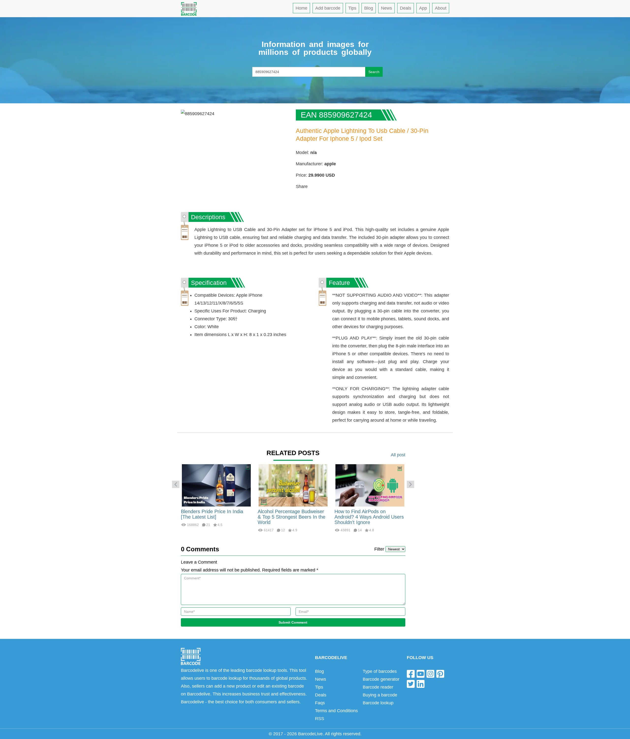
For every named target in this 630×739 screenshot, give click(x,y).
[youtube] (421, 673)
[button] (175, 484)
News (386, 8)
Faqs (320, 702)
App (423, 8)
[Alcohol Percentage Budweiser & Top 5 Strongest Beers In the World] (293, 485)
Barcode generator (381, 679)
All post (398, 454)
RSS (319, 718)
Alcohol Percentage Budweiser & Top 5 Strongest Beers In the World (291, 517)
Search (373, 72)
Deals (405, 8)
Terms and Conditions (336, 710)
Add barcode (327, 8)
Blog (368, 8)
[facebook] (411, 673)
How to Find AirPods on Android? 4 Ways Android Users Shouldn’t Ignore (369, 517)
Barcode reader (378, 687)
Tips (352, 8)
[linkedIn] (421, 684)
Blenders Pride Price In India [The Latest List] (212, 514)
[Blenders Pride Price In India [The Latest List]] (216, 485)
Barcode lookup (378, 702)
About (440, 8)
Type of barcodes (380, 671)
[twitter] (411, 684)
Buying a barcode (380, 695)
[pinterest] (440, 673)
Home (301, 8)
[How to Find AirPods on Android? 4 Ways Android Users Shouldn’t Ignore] (369, 485)
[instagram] (430, 673)
